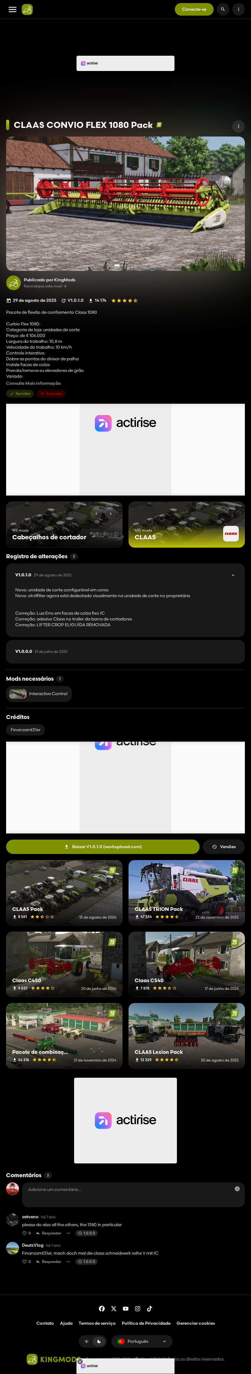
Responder (51, 1233)
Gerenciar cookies (196, 1323)
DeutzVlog (32, 1245)
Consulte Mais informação (33, 383)
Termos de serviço (97, 1323)
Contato (45, 1323)
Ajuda (66, 1323)
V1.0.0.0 (41, 651)
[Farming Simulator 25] (159, 125)
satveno (30, 1216)
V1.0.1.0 (43, 575)
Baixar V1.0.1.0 (107, 846)
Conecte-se (194, 9)
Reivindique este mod (43, 286)
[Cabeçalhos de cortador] (106, 536)
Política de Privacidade (146, 1323)
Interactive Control (48, 693)
